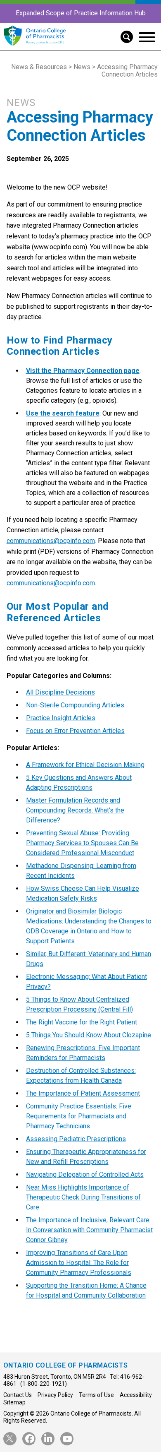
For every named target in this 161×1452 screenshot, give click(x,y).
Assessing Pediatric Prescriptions (76, 1139)
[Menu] (147, 37)
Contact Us (17, 1395)
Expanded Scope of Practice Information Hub (81, 13)
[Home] (34, 46)
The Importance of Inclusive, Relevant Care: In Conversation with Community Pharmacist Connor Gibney (89, 1230)
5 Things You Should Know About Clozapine (88, 1035)
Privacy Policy (55, 1395)
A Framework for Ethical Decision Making (85, 765)
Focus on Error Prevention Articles (75, 731)
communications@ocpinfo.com (51, 541)
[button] (123, 36)
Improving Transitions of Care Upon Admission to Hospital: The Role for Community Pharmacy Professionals (78, 1263)
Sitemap (14, 1402)
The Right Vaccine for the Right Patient (81, 1022)
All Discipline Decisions (60, 692)
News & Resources (39, 67)
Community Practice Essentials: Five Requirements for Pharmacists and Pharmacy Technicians (78, 1116)
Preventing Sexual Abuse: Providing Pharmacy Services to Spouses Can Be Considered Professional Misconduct (82, 843)
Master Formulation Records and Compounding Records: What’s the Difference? (75, 810)
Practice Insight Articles (60, 718)
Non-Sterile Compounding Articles (75, 705)
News (81, 67)
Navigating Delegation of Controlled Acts (85, 1174)
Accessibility (136, 1395)
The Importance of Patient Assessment (83, 1093)
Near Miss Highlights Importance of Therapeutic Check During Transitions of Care (83, 1197)
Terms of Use (96, 1395)
